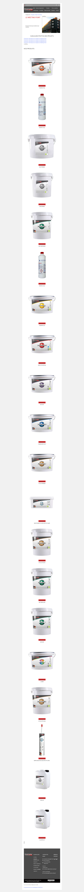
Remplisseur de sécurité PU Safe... (42, 760)
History (42, 404)
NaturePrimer (42, 246)
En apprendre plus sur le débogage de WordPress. (33, 887)
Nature (42, 642)
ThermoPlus (42, 325)
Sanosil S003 (42, 127)
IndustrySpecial (42, 365)
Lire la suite (42, 86)
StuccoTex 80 (42, 562)
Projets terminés (38, 14)
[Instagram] (59, 5)
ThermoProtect (42, 444)
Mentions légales (36, 881)
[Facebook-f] (56, 5)
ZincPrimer (42, 206)
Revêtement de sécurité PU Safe (42, 523)
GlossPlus (42, 839)
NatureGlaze (42, 602)
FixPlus (42, 800)
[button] (40, 8)
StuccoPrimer (42, 483)
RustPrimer (42, 167)
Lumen (42, 681)
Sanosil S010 (42, 285)
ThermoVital (42, 87)
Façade (32, 14)
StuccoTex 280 (42, 721)
